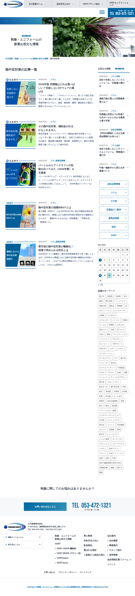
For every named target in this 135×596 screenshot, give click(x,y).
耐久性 (123, 358)
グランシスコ (104, 444)
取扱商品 (88, 545)
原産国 (109, 296)
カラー (112, 349)
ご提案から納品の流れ (94, 555)
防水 (101, 406)
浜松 (114, 227)
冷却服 (124, 391)
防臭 (119, 372)
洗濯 (101, 458)
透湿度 (114, 406)
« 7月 (100, 285)
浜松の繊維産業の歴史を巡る (110, 463)
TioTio (101, 372)
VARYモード (117, 344)
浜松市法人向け (91, 540)
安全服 (108, 396)
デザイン (121, 349)
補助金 (111, 306)
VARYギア (103, 349)
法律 (112, 330)
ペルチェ (102, 449)
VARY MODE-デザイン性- (69, 553)
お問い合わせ (49, 572)
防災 (101, 391)
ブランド (102, 453)
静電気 (111, 325)
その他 (114, 201)
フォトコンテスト (114, 420)
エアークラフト (118, 444)
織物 (101, 472)
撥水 (107, 406)
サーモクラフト (105, 358)
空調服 (111, 430)
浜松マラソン (114, 449)
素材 (108, 334)
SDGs (101, 334)
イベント (110, 425)
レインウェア (112, 434)
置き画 (101, 382)
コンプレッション (106, 353)
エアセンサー (104, 320)
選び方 (101, 296)
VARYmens (62, 563)
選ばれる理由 (90, 550)
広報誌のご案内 (113, 209)
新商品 (101, 401)
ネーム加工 (118, 396)
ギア (116, 358)
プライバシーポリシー (67, 572)
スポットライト (113, 382)
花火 (125, 296)
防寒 (101, 396)
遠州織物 (120, 425)
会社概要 (113, 540)
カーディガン (117, 439)
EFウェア (121, 330)
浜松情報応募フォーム (117, 559)
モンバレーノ (104, 344)
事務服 (119, 306)
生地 (113, 458)
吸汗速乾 (109, 301)
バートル (115, 320)
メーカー (120, 453)
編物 (112, 468)
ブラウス (110, 372)
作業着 (116, 391)
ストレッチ (103, 363)
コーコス (102, 325)
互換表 (124, 320)
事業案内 (113, 545)
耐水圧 (101, 434)
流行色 (113, 363)
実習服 (108, 391)
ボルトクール (104, 311)
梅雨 (101, 301)
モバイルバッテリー (107, 368)
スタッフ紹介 (115, 550)
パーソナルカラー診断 (107, 410)
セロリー (102, 430)
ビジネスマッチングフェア (109, 415)
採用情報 (113, 555)
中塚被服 (121, 368)
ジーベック (103, 377)
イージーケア (120, 301)
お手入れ (120, 325)
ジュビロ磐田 (104, 439)
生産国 (118, 296)
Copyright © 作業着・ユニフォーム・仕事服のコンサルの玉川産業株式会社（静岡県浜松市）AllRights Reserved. (67, 587)
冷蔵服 (101, 315)
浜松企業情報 (113, 184)
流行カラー (103, 330)
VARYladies (62, 558)
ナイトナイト (104, 339)
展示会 (101, 425)
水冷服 (101, 420)
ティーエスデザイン (118, 377)
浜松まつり (103, 387)
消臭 (122, 401)
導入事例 (88, 536)
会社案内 (111, 536)
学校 (124, 387)
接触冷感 (102, 306)
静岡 (119, 430)
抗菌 (125, 372)
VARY (114, 235)
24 (100, 275)
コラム (114, 192)
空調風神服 (103, 468)
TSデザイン (117, 339)
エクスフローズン (119, 311)
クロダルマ (111, 315)
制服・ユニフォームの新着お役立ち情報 (65, 537)
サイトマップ (85, 572)
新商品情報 (114, 218)
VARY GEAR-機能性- (67, 548)
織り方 (119, 468)
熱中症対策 (115, 387)
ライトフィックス (120, 334)
